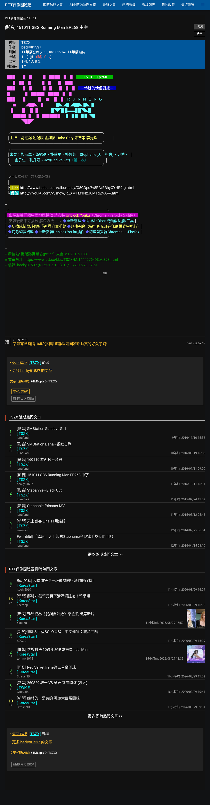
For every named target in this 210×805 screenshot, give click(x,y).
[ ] (23, 433)
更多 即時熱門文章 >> (105, 716)
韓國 (29, 363)
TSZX (32, 18)
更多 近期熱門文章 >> (105, 554)
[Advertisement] (105, 304)
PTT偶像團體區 (15, 18)
